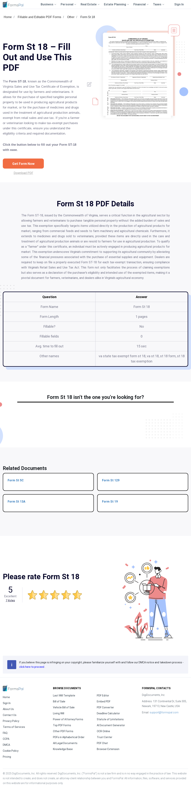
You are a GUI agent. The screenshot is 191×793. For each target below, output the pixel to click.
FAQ (5, 732)
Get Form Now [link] (23, 164)
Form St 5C (16, 480)
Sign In (179, 4)
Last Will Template (64, 695)
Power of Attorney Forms (68, 719)
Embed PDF (103, 701)
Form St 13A (16, 501)
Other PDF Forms (63, 731)
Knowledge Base (63, 749)
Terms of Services (14, 726)
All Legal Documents (65, 743)
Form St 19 (110, 501)
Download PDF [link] (23, 173)
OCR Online (103, 731)
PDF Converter (105, 707)
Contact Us (9, 715)
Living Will (58, 713)
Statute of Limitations (110, 719)
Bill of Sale (59, 701)
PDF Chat (102, 743)
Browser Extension (108, 749)
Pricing (7, 756)
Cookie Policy (10, 750)
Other (70, 17)
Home (8, 17)
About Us (8, 709)
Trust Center (104, 737)
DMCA (6, 744)
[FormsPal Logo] (13, 4)
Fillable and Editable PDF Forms (39, 17)
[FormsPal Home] (13, 688)
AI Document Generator (111, 725)
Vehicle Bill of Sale (64, 707)
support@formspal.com (164, 712)
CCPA (6, 738)
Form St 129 (110, 480)
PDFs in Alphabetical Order (68, 737)
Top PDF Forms (62, 725)
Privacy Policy (11, 721)
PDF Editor (103, 695)
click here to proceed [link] (32, 666)
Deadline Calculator (108, 713)
